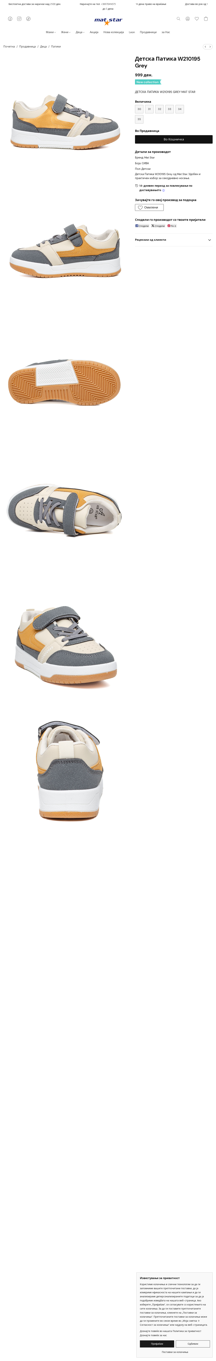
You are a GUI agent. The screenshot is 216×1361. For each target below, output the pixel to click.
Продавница (27, 46)
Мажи (50, 32)
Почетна (9, 46)
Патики (56, 46)
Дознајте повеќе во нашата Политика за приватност (170, 1331)
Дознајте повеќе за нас (153, 1335)
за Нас (166, 32)
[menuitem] (205, 46)
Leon (132, 32)
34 (179, 109)
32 (159, 109)
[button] (108, 21)
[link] (175, 1350)
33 (169, 109)
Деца (79, 32)
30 (139, 109)
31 (149, 109)
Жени (65, 32)
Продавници (148, 32)
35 (139, 119)
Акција (94, 32)
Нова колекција (113, 32)
